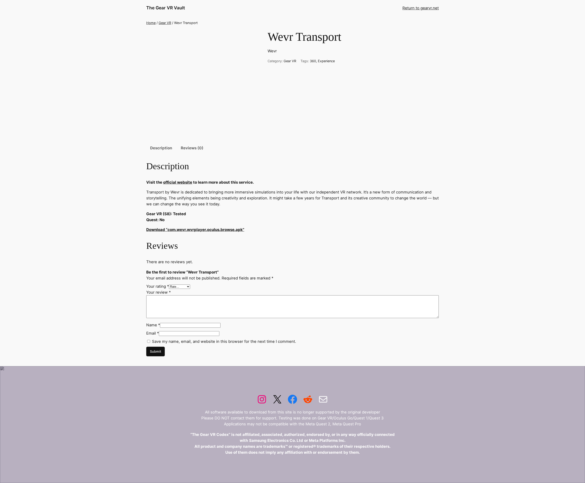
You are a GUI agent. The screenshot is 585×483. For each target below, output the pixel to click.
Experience (326, 61)
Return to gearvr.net (420, 8)
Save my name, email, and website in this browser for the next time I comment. (224, 341)
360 (313, 61)
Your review (158, 292)
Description (161, 148)
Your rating (157, 286)
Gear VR (165, 23)
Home (151, 23)
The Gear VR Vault (165, 8)
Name (153, 325)
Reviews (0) (192, 148)
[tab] (161, 148)
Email (152, 333)
